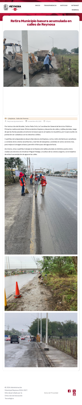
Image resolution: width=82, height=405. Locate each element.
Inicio (37, 5)
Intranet (75, 5)
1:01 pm (48, 121)
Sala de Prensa (22, 118)
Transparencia (50, 5)
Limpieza (11, 118)
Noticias (63, 5)
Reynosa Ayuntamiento (15, 121)
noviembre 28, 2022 (34, 121)
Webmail (75, 10)
